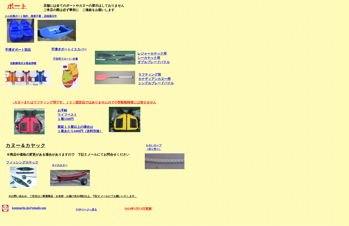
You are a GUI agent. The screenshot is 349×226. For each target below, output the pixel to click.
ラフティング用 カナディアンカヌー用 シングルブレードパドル (156, 79)
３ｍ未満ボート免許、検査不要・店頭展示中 (30, 16)
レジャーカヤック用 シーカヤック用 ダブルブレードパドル (154, 58)
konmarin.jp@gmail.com (29, 208)
